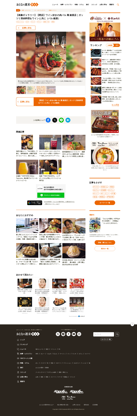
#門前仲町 (110, 197)
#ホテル (96, 190)
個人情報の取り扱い (63, 404)
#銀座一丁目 (46, 21)
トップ (22, 340)
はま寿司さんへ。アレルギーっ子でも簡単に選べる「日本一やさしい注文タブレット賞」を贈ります (73, 237)
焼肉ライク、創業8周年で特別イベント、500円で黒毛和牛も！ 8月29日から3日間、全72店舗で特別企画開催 (111, 62)
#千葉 (113, 193)
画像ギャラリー (53, 10)
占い (37, 363)
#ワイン (39, 21)
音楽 (52, 363)
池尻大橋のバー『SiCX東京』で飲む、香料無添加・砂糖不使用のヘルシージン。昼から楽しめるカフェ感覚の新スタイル (27, 153)
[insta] (79, 334)
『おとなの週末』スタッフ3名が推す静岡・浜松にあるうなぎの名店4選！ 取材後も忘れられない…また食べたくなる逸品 (112, 81)
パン (68, 353)
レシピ (84, 363)
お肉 (37, 377)
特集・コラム (79, 4)
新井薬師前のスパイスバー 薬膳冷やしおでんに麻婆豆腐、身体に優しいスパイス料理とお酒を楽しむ (73, 154)
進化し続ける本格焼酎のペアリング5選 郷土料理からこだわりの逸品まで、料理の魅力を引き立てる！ (50, 237)
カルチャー (77, 363)
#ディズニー (105, 193)
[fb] (68, 334)
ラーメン (62, 353)
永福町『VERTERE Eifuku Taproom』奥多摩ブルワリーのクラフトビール (26, 178)
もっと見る (115, 104)
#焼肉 (112, 187)
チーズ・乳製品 (62, 377)
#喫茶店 (102, 197)
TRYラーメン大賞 (26, 358)
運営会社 (86, 404)
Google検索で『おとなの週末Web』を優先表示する (59, 201)
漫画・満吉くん (63, 372)
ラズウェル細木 (51, 372)
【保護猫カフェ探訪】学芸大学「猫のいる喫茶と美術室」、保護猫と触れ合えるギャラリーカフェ (49, 262)
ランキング (24, 344)
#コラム (111, 190)
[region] (50, 63)
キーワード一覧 (106, 339)
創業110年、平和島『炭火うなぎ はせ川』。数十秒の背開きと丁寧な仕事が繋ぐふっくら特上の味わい (112, 71)
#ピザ (27, 21)
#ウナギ (96, 187)
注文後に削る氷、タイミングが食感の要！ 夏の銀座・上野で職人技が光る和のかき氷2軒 (73, 262)
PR (59, 349)
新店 (47, 349)
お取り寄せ (103, 4)
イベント (53, 349)
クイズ (43, 363)
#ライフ (96, 193)
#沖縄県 (103, 190)
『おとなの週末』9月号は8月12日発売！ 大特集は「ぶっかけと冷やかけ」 (111, 221)
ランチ (74, 353)
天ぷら (55, 353)
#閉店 (53, 21)
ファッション (67, 363)
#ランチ (33, 21)
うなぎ (49, 353)
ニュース (55, 4)
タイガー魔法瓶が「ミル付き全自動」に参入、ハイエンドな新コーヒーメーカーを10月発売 (112, 52)
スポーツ (58, 363)
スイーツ (87, 353)
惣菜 (47, 377)
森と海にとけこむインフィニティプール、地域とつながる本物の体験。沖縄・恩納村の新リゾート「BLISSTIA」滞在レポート (27, 237)
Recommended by (73, 316)
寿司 (37, 353)
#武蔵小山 (104, 187)
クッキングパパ (40, 372)
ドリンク (72, 377)
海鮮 (42, 377)
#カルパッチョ (20, 21)
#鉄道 (95, 197)
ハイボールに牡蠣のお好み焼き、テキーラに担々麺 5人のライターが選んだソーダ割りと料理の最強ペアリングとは (27, 262)
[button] (17, 54)
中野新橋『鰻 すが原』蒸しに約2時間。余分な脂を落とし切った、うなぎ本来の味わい (112, 99)
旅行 (87, 4)
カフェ (81, 353)
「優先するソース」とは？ (52, 204)
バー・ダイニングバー (39, 10)
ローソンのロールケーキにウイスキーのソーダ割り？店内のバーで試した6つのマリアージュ (49, 153)
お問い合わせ (76, 404)
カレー (43, 353)
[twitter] (58, 334)
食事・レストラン (66, 4)
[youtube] (74, 334)
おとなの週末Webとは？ (46, 404)
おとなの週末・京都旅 (42, 367)
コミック (94, 4)
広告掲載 (95, 404)
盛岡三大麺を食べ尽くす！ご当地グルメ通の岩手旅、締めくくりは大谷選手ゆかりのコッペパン (112, 90)
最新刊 (111, 4)
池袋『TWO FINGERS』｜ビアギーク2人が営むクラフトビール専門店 (50, 178)
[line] (63, 334)
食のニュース (39, 349)
